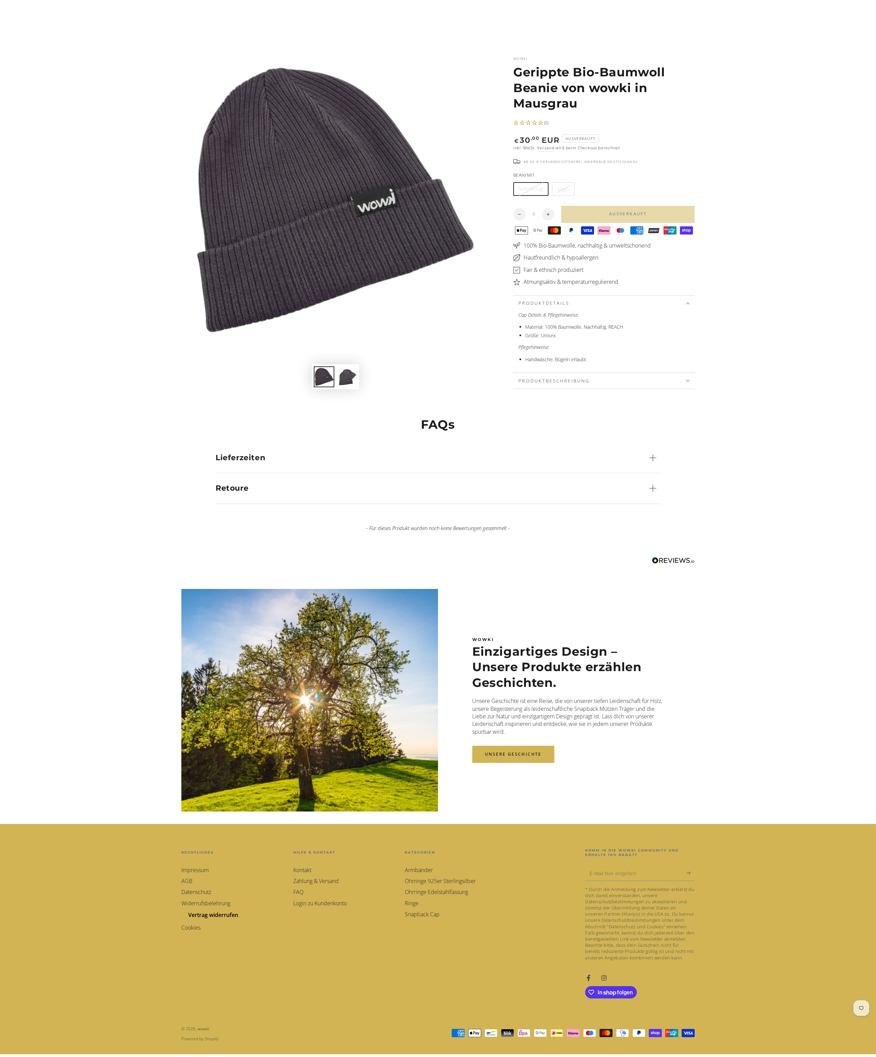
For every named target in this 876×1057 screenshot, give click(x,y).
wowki (520, 58)
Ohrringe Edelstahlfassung (436, 892)
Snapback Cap (422, 914)
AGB (186, 881)
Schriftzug (532, 191)
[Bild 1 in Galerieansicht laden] (324, 376)
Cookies (191, 927)
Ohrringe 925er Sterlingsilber (440, 881)
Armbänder (419, 870)
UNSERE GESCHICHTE (513, 754)
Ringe (411, 903)
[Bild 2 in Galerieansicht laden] (346, 376)
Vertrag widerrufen (213, 915)
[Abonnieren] (691, 873)
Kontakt (302, 870)
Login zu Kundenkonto (320, 903)
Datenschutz (196, 892)
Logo (566, 191)
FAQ (298, 892)
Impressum (195, 870)
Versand (545, 148)
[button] (604, 123)
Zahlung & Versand (316, 881)
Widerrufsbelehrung (205, 903)
